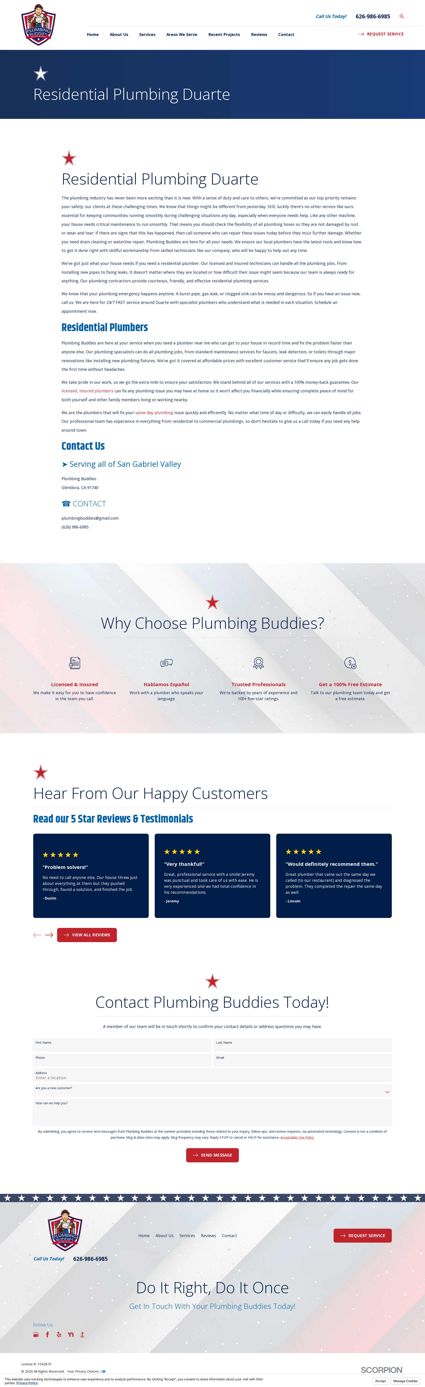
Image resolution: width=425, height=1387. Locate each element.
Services (187, 1235)
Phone (40, 1058)
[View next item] (49, 935)
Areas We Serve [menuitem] (181, 34)
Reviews (208, 1235)
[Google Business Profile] (36, 1334)
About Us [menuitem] (119, 34)
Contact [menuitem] (286, 34)
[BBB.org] (82, 1334)
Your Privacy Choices (83, 1371)
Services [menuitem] (147, 34)
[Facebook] (47, 1334)
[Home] (38, 25)
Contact (229, 1235)
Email (220, 1058)
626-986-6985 (373, 16)
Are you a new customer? (53, 1088)
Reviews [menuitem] (259, 34)
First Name (43, 1043)
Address (41, 1073)
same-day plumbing (154, 412)
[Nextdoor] (70, 1334)
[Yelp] (59, 1334)
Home (144, 1235)
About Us (165, 1235)
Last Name (224, 1043)
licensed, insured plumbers (87, 390)
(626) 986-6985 (75, 527)
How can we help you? (51, 1103)
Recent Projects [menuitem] (224, 34)
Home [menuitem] (93, 34)
